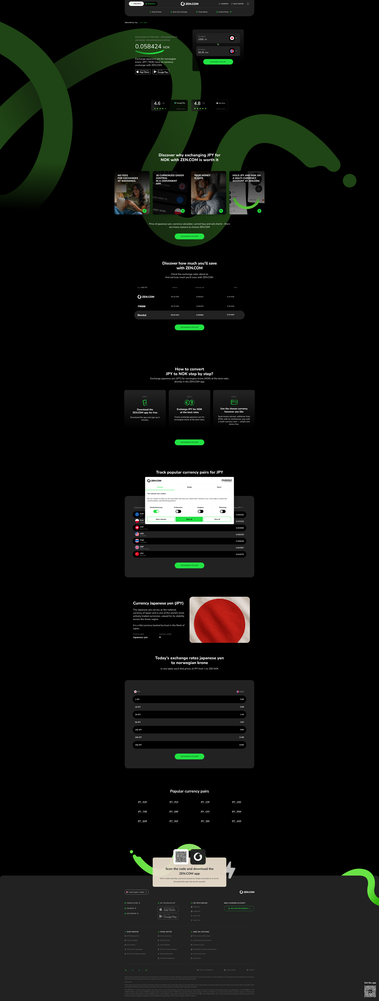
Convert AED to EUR (188, 985)
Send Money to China (210, 977)
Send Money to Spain (176, 979)
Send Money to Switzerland (150, 979)
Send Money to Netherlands (238, 977)
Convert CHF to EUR (176, 985)
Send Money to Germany (182, 977)
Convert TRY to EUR (165, 987)
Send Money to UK (156, 977)
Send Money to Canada (223, 977)
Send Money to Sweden (136, 979)
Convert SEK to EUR (248, 985)
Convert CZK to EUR (153, 987)
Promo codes (128, 982)
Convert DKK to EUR (130, 987)
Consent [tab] (160, 487)
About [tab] (219, 487)
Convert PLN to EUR (140, 985)
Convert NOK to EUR (236, 985)
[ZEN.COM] (245, 892)
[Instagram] (146, 970)
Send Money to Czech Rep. (197, 977)
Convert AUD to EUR (212, 985)
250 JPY (138, 745)
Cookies (251, 970)
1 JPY (137, 699)
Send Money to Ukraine (168, 977)
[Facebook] (139, 970)
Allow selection (161, 519)
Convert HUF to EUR (141, 987)
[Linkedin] (126, 970)
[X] (132, 970)
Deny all (217, 519)
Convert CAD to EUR (200, 985)
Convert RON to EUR (177, 987)
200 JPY (138, 737)
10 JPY (138, 707)
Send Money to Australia (189, 979)
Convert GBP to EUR (164, 985)
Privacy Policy (231, 970)
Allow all (189, 519)
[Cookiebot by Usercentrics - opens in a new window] (223, 480)
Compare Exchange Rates (190, 987)
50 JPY (138, 722)
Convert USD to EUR (152, 985)
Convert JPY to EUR (224, 985)
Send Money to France (164, 979)
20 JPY (138, 714)
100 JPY (138, 730)
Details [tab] (189, 487)
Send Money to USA (145, 977)
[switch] (178, 511)
